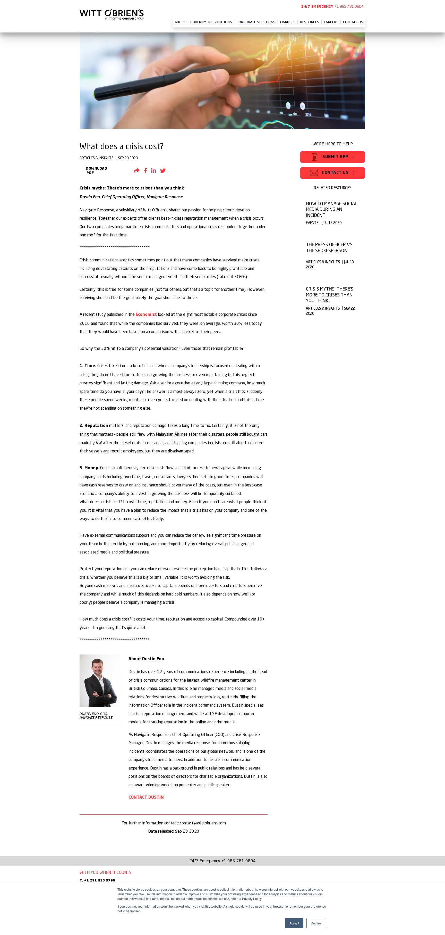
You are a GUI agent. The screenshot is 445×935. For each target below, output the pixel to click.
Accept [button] (294, 923)
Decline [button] (316, 923)
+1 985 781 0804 (349, 6)
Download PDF (93, 171)
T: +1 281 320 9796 (97, 880)
